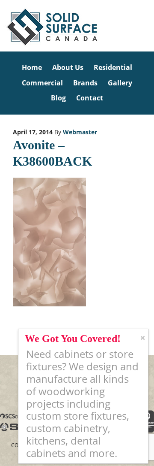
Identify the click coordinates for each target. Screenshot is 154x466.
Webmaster (80, 132)
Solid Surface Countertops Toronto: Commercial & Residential (1, 25)
